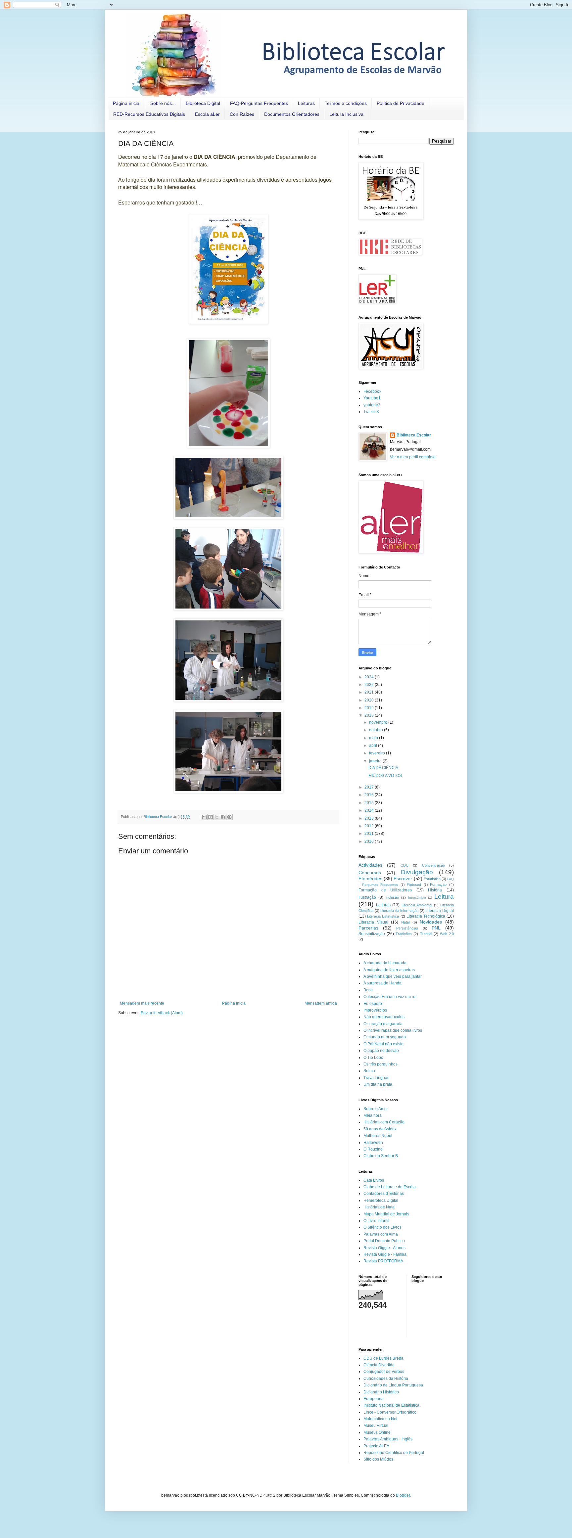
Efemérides (370, 878)
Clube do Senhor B (380, 1156)
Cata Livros (373, 1180)
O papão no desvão (381, 1050)
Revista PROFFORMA (383, 1261)
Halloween (373, 1142)
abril (373, 745)
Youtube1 (372, 398)
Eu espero (372, 1003)
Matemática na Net (380, 1419)
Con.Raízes (242, 114)
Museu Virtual (375, 1425)
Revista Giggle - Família (384, 1254)
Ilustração (367, 897)
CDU (404, 865)
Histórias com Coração (384, 1122)
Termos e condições (346, 103)
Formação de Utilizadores (385, 890)
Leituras (306, 103)
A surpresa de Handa (382, 983)
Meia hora (372, 1115)
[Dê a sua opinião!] (210, 817)
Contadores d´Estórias (383, 1193)
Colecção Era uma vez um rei (389, 996)
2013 (369, 818)
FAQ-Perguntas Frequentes (259, 103)
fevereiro (377, 753)
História (435, 890)
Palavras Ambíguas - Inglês (387, 1439)
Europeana (373, 1398)
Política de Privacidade (400, 103)
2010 (369, 841)
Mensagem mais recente (142, 1003)
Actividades (370, 865)
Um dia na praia (377, 1084)
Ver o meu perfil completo (413, 457)
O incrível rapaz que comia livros (392, 1030)
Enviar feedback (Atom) (162, 1013)
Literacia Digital (439, 910)
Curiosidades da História (385, 1378)
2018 (369, 715)
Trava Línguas (376, 1077)
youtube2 (371, 405)
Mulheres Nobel (377, 1135)
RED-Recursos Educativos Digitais (149, 114)
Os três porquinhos (380, 1064)
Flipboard (414, 884)
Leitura (444, 896)
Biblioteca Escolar (414, 435)
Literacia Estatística (383, 916)
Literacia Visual (373, 922)
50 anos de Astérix (380, 1129)
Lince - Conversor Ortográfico (389, 1412)
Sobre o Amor (375, 1109)
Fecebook (372, 391)
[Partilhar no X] (217, 817)
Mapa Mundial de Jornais (386, 1214)
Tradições (404, 934)
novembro (378, 722)
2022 (369, 684)
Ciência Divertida (379, 1365)
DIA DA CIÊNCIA (383, 767)
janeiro (376, 761)
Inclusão (392, 897)
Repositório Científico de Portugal (393, 1452)
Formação (438, 884)
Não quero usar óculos (384, 1017)
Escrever (403, 878)
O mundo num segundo (384, 1037)
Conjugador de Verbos (383, 1371)
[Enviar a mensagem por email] (204, 817)
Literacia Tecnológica (425, 916)
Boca (368, 990)
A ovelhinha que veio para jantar (392, 976)
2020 (369, 700)
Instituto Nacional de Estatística (391, 1405)
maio (374, 738)
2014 (369, 810)
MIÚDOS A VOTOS (385, 775)
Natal (405, 922)
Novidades (431, 922)
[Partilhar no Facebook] (223, 817)
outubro (376, 730)
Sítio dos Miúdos (378, 1459)
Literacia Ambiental (417, 905)
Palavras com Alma (380, 1234)
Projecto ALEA (376, 1446)
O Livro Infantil (376, 1220)
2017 (369, 787)
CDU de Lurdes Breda (383, 1358)
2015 (369, 802)
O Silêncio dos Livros (382, 1227)
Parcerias (368, 927)
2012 (369, 826)
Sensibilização (371, 933)
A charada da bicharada (384, 963)
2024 (369, 677)
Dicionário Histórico (381, 1392)
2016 (369, 794)
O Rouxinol (373, 1149)
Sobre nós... (163, 103)
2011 (369, 833)
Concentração (433, 865)
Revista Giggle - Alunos (384, 1247)
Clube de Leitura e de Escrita (389, 1187)
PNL (436, 927)
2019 (369, 707)
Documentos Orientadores (291, 114)
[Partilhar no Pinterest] (229, 817)
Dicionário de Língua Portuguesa (393, 1385)
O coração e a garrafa (383, 1023)
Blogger (403, 1495)
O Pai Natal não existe (383, 1044)
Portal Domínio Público (384, 1241)
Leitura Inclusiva (346, 114)
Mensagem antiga (321, 1003)
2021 (369, 692)
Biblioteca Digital (203, 103)
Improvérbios (375, 1010)
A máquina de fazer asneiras (389, 970)
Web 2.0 (447, 934)
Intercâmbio (417, 897)
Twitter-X (371, 411)
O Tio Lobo (373, 1057)
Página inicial (126, 103)
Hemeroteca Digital (380, 1200)
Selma (369, 1070)
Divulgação (417, 872)
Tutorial (426, 934)
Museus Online (377, 1432)
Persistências (407, 928)
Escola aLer (207, 114)
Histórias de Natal (379, 1207)
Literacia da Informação (399, 911)
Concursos (369, 872)
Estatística (432, 879)
